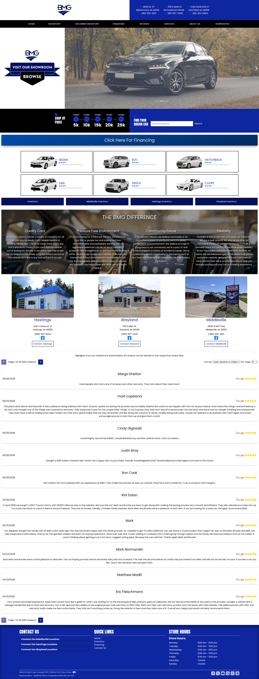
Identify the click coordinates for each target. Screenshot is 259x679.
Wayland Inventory (226, 201)
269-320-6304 (200, 13)
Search (198, 123)
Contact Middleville (216, 343)
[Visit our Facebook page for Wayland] (129, 339)
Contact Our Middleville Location (40, 639)
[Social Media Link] (232, 673)
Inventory (33, 201)
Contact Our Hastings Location (39, 644)
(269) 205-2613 (216, 334)
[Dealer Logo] (64, 10)
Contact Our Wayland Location (39, 649)
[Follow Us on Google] (228, 673)
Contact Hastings (42, 343)
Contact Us (100, 647)
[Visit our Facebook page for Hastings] (42, 339)
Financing (99, 644)
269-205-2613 (149, 13)
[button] (67, 68)
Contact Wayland (129, 343)
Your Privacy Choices (64, 672)
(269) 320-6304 (42, 334)
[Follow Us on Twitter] (218, 673)
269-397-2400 (175, 13)
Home (97, 638)
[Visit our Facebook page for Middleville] (216, 339)
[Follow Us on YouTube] (223, 673)
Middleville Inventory (97, 201)
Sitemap (53, 672)
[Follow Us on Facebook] (213, 673)
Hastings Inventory (162, 201)
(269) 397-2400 (129, 334)
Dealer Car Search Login (27, 672)
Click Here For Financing (129, 140)
